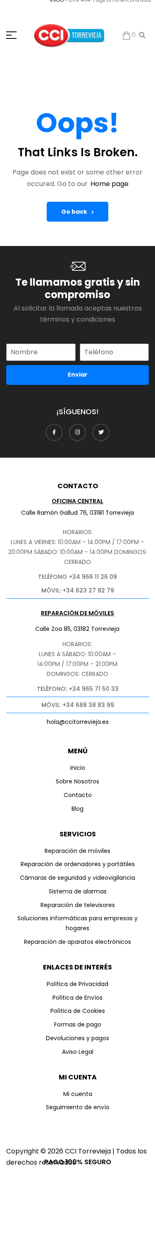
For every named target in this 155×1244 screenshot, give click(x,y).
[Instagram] (77, 432)
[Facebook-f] (54, 432)
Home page (110, 184)
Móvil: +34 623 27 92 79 (77, 590)
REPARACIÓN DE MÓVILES (77, 613)
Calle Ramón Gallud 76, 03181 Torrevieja (77, 513)
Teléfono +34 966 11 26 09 (77, 577)
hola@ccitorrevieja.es (78, 722)
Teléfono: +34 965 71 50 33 (78, 689)
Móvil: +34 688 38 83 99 (77, 705)
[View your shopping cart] (126, 35)
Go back (74, 212)
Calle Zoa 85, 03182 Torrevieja (77, 629)
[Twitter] (101, 432)
